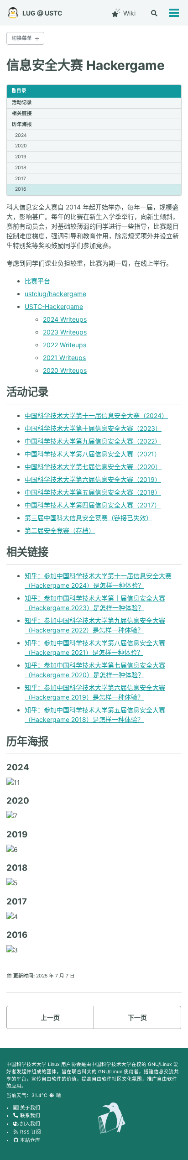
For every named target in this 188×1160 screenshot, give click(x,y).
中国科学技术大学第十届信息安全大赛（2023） (93, 428)
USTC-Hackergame (54, 306)
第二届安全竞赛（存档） (60, 530)
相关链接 (22, 113)
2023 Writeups (65, 332)
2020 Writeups (65, 370)
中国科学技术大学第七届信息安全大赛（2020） (93, 466)
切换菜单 (22, 38)
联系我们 (29, 1115)
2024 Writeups (65, 319)
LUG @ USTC (42, 13)
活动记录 (22, 102)
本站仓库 (29, 1140)
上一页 (50, 1017)
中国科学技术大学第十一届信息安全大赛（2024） (96, 415)
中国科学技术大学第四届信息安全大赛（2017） (93, 505)
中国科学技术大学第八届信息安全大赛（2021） (93, 454)
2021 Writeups (64, 357)
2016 (20, 189)
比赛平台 (37, 281)
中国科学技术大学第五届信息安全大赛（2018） (93, 492)
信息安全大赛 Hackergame (85, 65)
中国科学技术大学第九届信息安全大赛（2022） (93, 441)
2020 (21, 146)
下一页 (137, 1017)
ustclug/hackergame (55, 294)
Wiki (128, 13)
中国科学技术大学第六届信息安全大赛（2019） (93, 479)
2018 (20, 168)
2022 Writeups (64, 345)
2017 (20, 179)
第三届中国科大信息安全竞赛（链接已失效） (88, 518)
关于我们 (29, 1108)
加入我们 (29, 1124)
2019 (20, 157)
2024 (21, 135)
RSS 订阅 (30, 1132)
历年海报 (22, 124)
